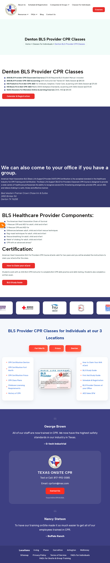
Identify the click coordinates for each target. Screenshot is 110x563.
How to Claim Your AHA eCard (92, 363)
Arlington (71, 550)
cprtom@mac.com (59, 483)
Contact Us (51, 14)
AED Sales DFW (89, 393)
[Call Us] (2, 225)
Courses (99, 9)
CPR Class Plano (15, 380)
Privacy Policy (39, 555)
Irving (36, 550)
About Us (22, 5)
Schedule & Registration (37, 5)
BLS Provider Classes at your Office (93, 386)
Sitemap (24, 555)
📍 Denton (73, 348)
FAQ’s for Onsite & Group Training (55, 558)
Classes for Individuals (81, 5)
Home (28, 44)
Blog (42, 14)
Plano (46, 550)
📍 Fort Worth (38, 348)
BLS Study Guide (90, 370)
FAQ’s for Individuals (80, 555)
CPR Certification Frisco (18, 375)
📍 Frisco (57, 348)
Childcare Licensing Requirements (16, 386)
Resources (22, 14)
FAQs (33, 14)
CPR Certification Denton (19, 362)
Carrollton (58, 550)
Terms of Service (58, 555)
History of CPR (14, 393)
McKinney (84, 550)
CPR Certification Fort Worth (17, 368)
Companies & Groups (58, 5)
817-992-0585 (62, 477)
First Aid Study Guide (91, 375)
